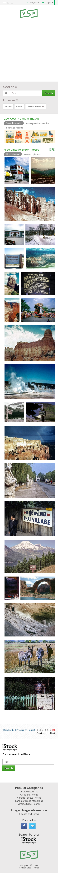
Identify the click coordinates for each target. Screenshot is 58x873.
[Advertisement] (29, 50)
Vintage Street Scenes (29, 804)
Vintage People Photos (29, 797)
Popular (19, 106)
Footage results (14, 128)
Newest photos (32, 154)
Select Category (34, 106)
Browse (9, 100)
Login (48, 2)
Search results (13, 123)
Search (8, 87)
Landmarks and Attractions (29, 801)
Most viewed (12, 154)
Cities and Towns (29, 794)
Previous (41, 733)
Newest (8, 106)
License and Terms (29, 814)
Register (34, 2)
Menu (10, 3)
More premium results (37, 123)
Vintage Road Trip (29, 791)
